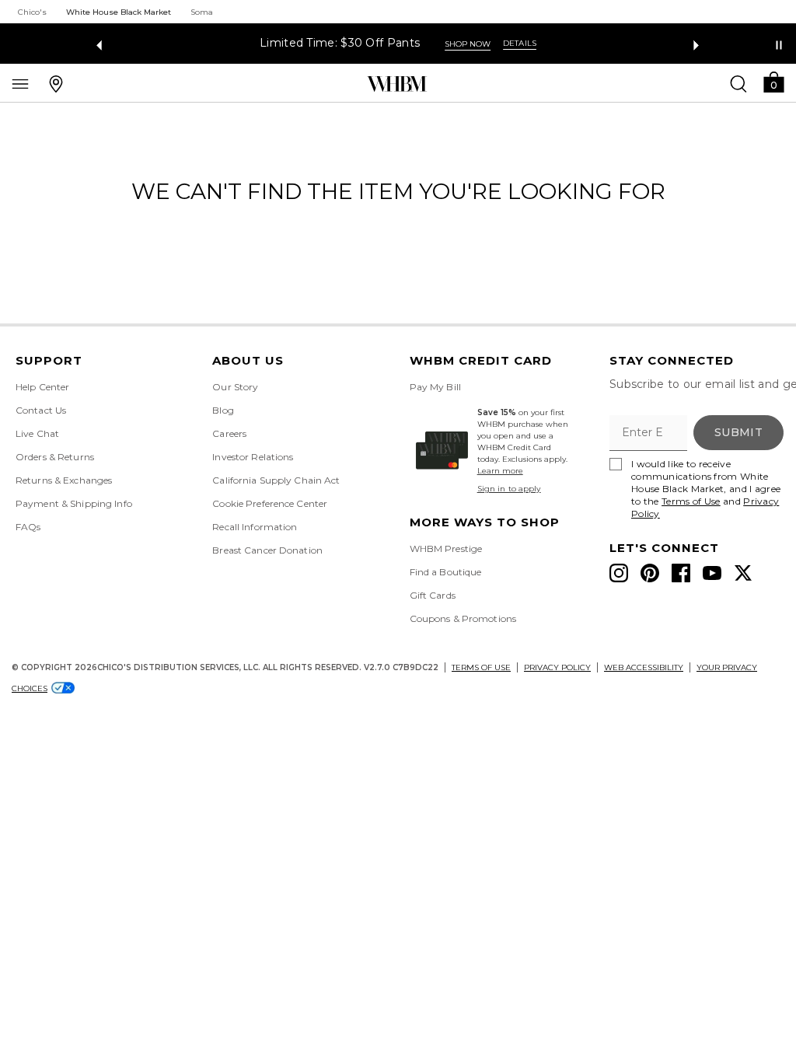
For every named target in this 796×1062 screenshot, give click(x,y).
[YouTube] (712, 573)
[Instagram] (618, 573)
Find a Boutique (446, 572)
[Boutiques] (56, 83)
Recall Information (254, 527)
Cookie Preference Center (269, 503)
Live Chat (37, 433)
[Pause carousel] (779, 45)
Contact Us (41, 410)
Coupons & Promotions (463, 618)
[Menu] (20, 83)
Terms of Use (691, 501)
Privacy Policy (557, 667)
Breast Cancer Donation (267, 550)
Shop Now (468, 44)
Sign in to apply (509, 489)
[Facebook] (681, 573)
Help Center (42, 387)
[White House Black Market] (397, 84)
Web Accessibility (643, 667)
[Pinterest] (650, 573)
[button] (773, 81)
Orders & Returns (55, 457)
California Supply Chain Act (276, 480)
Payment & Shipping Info (74, 503)
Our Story (235, 387)
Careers (229, 433)
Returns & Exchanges (64, 480)
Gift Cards (433, 595)
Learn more (500, 471)
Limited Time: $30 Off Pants (340, 43)
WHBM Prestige (446, 548)
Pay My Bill (435, 387)
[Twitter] (743, 573)
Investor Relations (252, 457)
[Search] (738, 83)
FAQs (28, 527)
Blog (222, 410)
